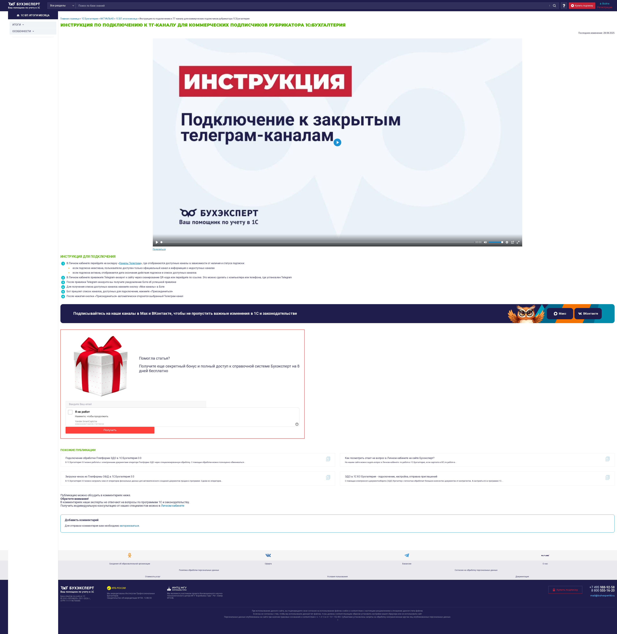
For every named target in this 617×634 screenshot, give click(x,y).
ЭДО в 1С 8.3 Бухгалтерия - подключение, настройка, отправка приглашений (391, 476)
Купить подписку (567, 589)
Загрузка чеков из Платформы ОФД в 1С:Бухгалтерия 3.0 (99, 476)
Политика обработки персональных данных (199, 570)
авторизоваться (129, 525)
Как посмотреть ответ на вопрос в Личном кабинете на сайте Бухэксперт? (389, 458)
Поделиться (159, 249)
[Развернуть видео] (518, 242)
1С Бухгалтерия (90, 18)
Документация (522, 576)
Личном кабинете (172, 505)
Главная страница (70, 18)
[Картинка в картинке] (512, 242)
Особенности (21, 31)
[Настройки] (507, 242)
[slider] (317, 242)
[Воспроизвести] (157, 242)
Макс (562, 313)
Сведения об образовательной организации (129, 564)
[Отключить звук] (485, 242)
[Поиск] (554, 5)
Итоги (16, 24)
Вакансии (406, 564)
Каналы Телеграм (130, 263)
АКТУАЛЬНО (107, 18)
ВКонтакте (590, 313)
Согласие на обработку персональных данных (476, 570)
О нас (545, 564)
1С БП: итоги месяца (126, 18)
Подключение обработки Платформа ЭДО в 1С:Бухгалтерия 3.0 (103, 458)
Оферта (268, 564)
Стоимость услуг (152, 576)
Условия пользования (337, 576)
